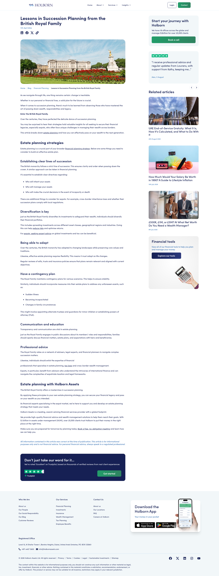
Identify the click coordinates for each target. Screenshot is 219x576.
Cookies (77, 558)
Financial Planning (41, 88)
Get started (109, 473)
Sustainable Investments (99, 558)
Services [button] (111, 5)
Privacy (61, 558)
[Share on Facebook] (27, 32)
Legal (84, 558)
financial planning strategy (77, 148)
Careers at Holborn (101, 517)
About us (22, 506)
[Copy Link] (37, 32)
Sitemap (115, 558)
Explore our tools (166, 255)
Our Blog (22, 517)
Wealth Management (65, 517)
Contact (184, 5)
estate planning (50, 132)
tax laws (68, 365)
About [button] (99, 5)
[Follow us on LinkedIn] (184, 558)
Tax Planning (61, 520)
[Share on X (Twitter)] (32, 32)
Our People (23, 510)
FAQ (95, 513)
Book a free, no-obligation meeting (94, 428)
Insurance (60, 513)
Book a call (173, 39)
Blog (29, 88)
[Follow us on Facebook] (170, 558)
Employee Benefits (63, 524)
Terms (68, 558)
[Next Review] (197, 88)
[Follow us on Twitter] (177, 558)
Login (172, 5)
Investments (61, 510)
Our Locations (99, 510)
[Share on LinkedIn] (21, 32)
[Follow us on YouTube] (198, 558)
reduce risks (38, 228)
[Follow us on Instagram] (191, 558)
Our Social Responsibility (29, 513)
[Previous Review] (191, 88)
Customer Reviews (26, 520)
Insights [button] (125, 5)
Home (89, 5)
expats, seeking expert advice (37, 233)
